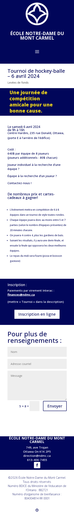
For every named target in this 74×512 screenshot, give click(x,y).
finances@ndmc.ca (21, 295)
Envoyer (54, 406)
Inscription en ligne (37, 314)
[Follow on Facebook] (37, 465)
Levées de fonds (18, 82)
